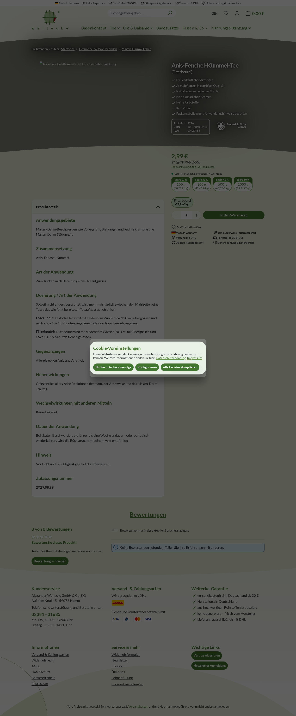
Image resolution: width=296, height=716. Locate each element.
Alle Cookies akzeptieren (180, 367)
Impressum (194, 358)
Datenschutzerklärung (171, 358)
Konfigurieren (147, 367)
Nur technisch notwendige (113, 367)
